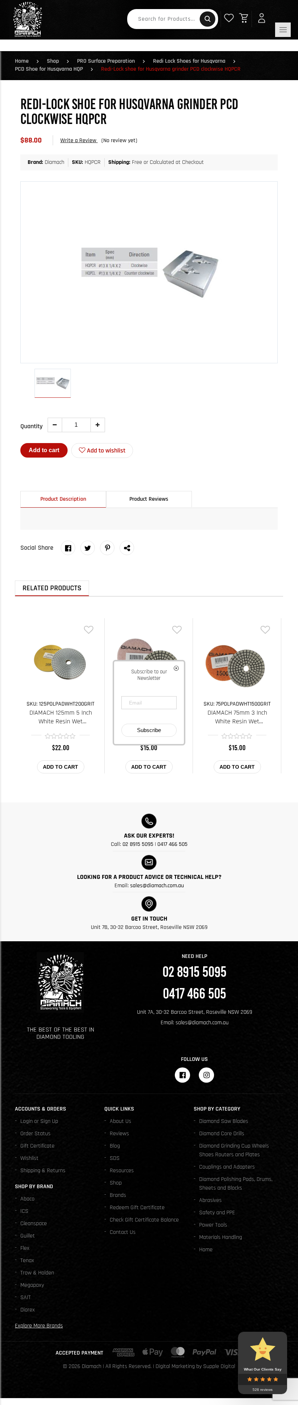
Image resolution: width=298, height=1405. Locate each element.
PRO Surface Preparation (106, 61)
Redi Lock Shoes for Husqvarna (189, 61)
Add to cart (44, 450)
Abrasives (210, 1200)
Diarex (27, 1310)
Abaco (27, 1199)
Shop (53, 61)
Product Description (63, 499)
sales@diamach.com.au (157, 885)
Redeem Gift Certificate (137, 1207)
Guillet (27, 1236)
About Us (120, 1121)
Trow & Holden (37, 1273)
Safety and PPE (217, 1212)
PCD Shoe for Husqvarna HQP (49, 69)
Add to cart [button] (60, 767)
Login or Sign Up (39, 1121)
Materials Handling (220, 1237)
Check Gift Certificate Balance (144, 1220)
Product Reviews (148, 499)
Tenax (27, 1260)
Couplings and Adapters (227, 1167)
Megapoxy (32, 1285)
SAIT (25, 1297)
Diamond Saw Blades (223, 1121)
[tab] (63, 499)
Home (22, 61)
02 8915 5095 (137, 844)
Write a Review (79, 140)
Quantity (31, 426)
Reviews (119, 1133)
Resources (122, 1170)
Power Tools (213, 1225)
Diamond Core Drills (221, 1133)
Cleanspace (33, 1223)
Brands (118, 1195)
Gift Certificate (37, 1146)
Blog (115, 1146)
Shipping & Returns (42, 1170)
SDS (115, 1158)
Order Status (35, 1133)
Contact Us (123, 1232)
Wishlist (29, 1158)
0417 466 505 (172, 844)
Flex (24, 1248)
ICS (24, 1211)
